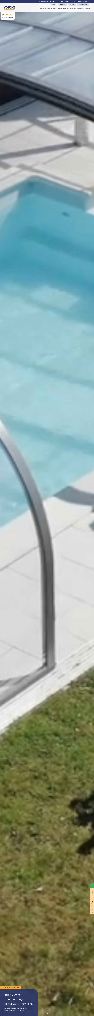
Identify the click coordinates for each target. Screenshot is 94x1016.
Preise (72, 4)
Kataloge (62, 4)
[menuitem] (45, 9)
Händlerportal (83, 4)
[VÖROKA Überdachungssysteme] (9, 8)
